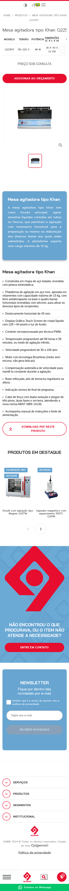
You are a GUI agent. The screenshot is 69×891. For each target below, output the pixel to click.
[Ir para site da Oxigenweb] (39, 845)
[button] (40, 529)
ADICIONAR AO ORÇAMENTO (34, 78)
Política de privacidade (34, 853)
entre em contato (34, 647)
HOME (7, 15)
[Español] (43, 4)
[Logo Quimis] (25, 877)
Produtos (21, 15)
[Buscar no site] (44, 877)
